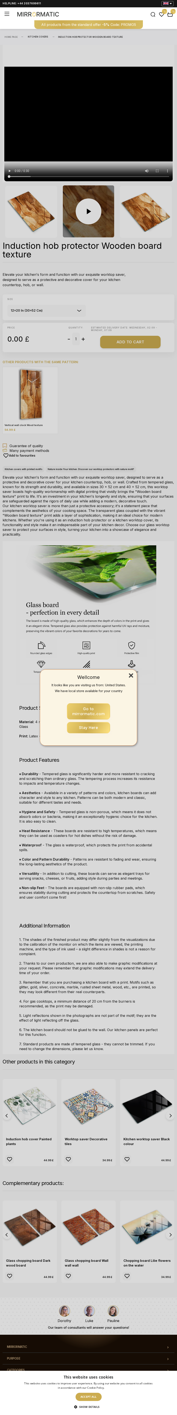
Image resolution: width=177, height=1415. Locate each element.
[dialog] (88, 1393)
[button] (88, 1407)
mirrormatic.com (88, 711)
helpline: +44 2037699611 (22, 3)
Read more (112, 1388)
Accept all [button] (89, 1397)
